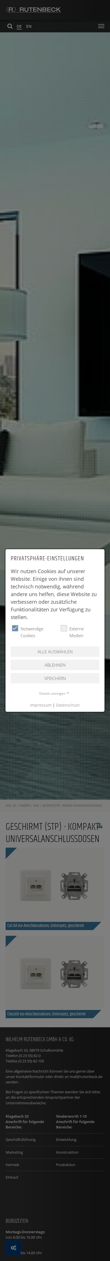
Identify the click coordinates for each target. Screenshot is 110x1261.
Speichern (55, 678)
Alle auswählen (55, 651)
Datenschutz (68, 704)
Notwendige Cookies (32, 632)
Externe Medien (76, 632)
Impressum (41, 704)
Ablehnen (55, 664)
